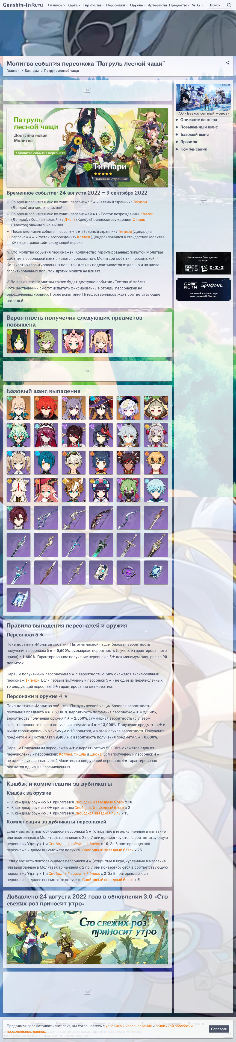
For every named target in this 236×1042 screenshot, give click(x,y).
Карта (72, 5)
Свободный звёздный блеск (99, 802)
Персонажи (115, 5)
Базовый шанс (194, 134)
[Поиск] (229, 5)
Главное (55, 5)
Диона (69, 219)
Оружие (136, 5)
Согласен (219, 1029)
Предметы (178, 5)
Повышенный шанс (199, 127)
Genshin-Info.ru (23, 5)
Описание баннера (198, 119)
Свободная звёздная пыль (98, 813)
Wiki (196, 5)
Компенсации (193, 149)
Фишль (139, 219)
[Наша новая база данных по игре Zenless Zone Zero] (203, 263)
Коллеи (146, 214)
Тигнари (140, 202)
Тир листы (92, 5)
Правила (188, 142)
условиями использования (129, 1026)
